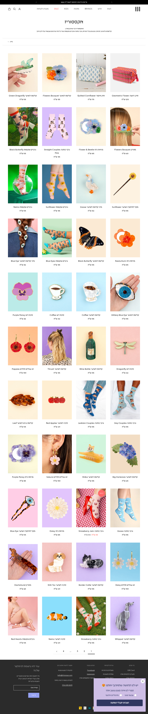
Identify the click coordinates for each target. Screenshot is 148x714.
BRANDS (88, 9)
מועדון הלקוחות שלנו (127, 674)
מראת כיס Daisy (57, 531)
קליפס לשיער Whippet (125, 639)
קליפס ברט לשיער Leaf (23, 423)
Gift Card (131, 670)
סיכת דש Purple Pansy (23, 315)
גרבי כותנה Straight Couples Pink (57, 151)
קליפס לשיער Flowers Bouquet (57, 96)
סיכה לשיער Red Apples (57, 423)
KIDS (66, 9)
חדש (100, 9)
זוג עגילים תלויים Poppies (23, 369)
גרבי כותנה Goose (125, 531)
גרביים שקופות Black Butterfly (23, 150)
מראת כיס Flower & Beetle (91, 150)
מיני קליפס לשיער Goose (91, 207)
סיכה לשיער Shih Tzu (57, 585)
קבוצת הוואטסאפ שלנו (87, 678)
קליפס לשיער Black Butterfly (91, 261)
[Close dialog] (143, 681)
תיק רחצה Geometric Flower (125, 96)
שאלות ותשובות (108, 674)
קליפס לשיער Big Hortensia (125, 477)
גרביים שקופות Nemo (23, 207)
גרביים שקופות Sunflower (57, 207)
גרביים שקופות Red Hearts (23, 639)
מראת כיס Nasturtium (125, 261)
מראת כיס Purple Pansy (23, 477)
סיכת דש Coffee (57, 315)
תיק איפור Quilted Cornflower (91, 96)
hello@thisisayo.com (64, 675)
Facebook (91, 670)
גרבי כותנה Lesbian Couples (91, 423)
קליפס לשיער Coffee (91, 315)
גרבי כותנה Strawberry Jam (91, 531)
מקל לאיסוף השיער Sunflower (125, 207)
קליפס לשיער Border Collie (91, 585)
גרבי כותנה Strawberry (91, 639)
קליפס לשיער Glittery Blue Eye (125, 315)
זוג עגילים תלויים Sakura (56, 477)
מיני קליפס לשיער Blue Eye (23, 261)
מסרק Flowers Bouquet (125, 150)
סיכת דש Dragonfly (125, 369)
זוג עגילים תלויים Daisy (125, 585)
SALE (63, 2)
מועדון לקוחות (43, 9)
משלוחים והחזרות (107, 670)
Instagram (91, 674)
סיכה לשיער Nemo (57, 639)
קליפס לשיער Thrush (57, 369)
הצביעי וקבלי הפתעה (119, 703)
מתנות (76, 9)
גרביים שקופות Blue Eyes (57, 261)
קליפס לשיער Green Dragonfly (23, 96)
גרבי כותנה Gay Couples (125, 423)
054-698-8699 (67, 685)
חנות (109, 9)
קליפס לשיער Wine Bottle (91, 369)
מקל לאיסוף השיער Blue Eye (22, 531)
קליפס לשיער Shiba (91, 477)
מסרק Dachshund (22, 585)
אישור (33, 695)
